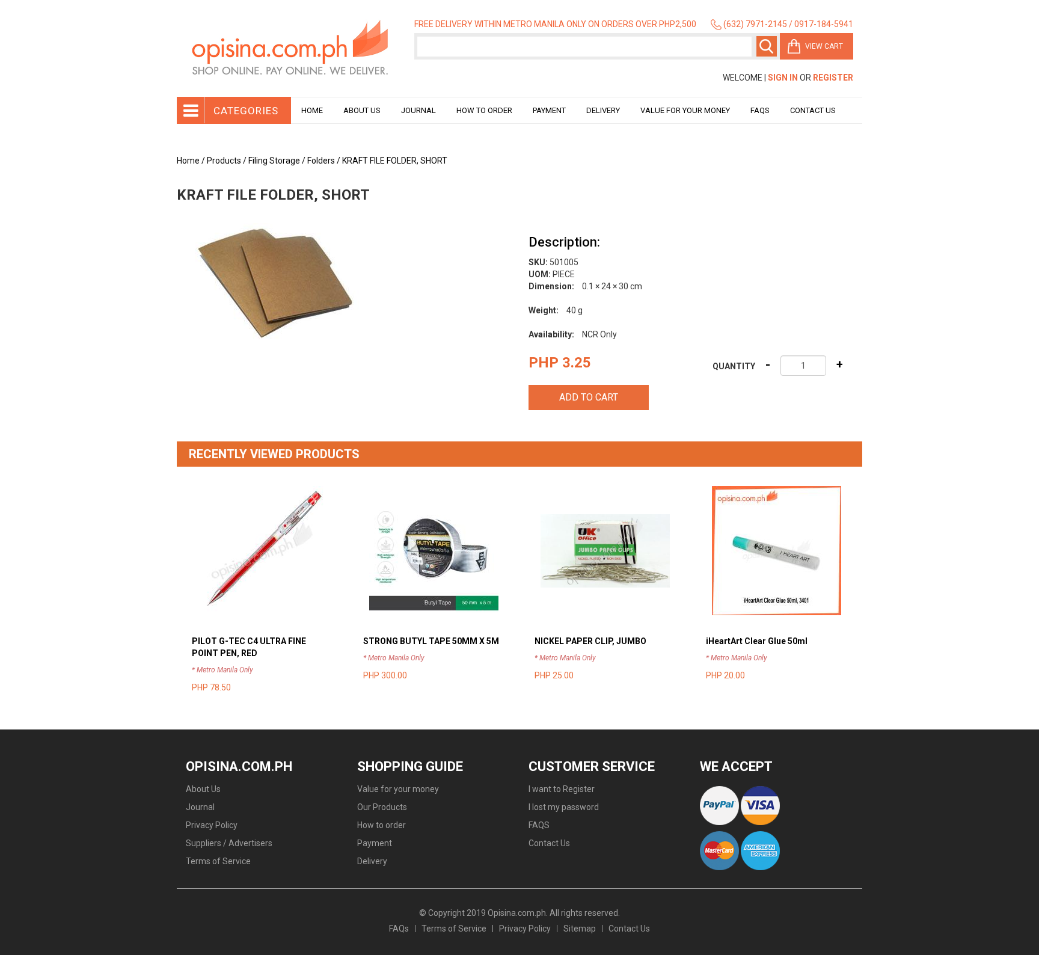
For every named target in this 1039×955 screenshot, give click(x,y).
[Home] (291, 48)
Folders (321, 160)
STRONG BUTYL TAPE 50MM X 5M (431, 641)
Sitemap (579, 928)
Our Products (382, 807)
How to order (484, 110)
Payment (549, 110)
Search (766, 46)
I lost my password (564, 807)
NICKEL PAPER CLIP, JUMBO (590, 641)
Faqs (760, 110)
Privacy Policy (212, 825)
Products (224, 160)
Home (312, 110)
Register (833, 77)
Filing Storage (274, 160)
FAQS (539, 825)
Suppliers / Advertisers (229, 843)
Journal (418, 110)
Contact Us (813, 110)
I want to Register (562, 789)
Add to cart (588, 397)
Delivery (603, 110)
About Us (362, 110)
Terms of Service (218, 861)
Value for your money (685, 110)
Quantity (734, 366)
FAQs (399, 928)
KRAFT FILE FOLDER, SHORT (394, 160)
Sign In (783, 77)
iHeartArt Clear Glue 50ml (757, 641)
